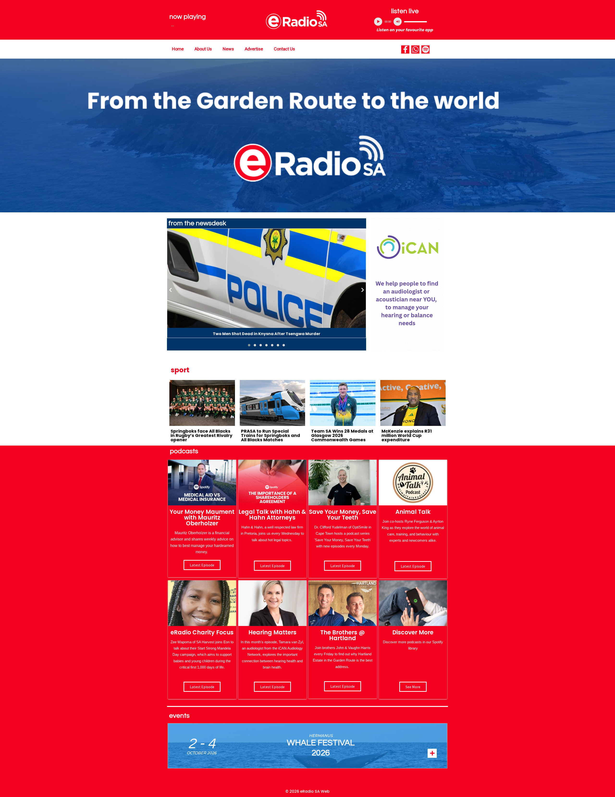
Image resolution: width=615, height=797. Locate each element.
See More (413, 686)
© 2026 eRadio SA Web (307, 791)
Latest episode (202, 565)
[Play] (378, 22)
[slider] (415, 22)
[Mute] (398, 22)
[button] (249, 345)
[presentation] (170, 289)
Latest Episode (342, 565)
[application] (405, 22)
